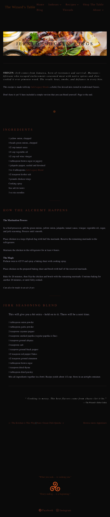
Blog (40, 9)
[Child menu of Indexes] (55, 4)
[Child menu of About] (98, 10)
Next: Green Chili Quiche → (50, 422)
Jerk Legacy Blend (39, 86)
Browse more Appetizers (95, 422)
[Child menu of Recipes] (72, 4)
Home (40, 4)
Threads (68, 9)
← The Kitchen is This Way (22, 422)
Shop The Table (93, 4)
